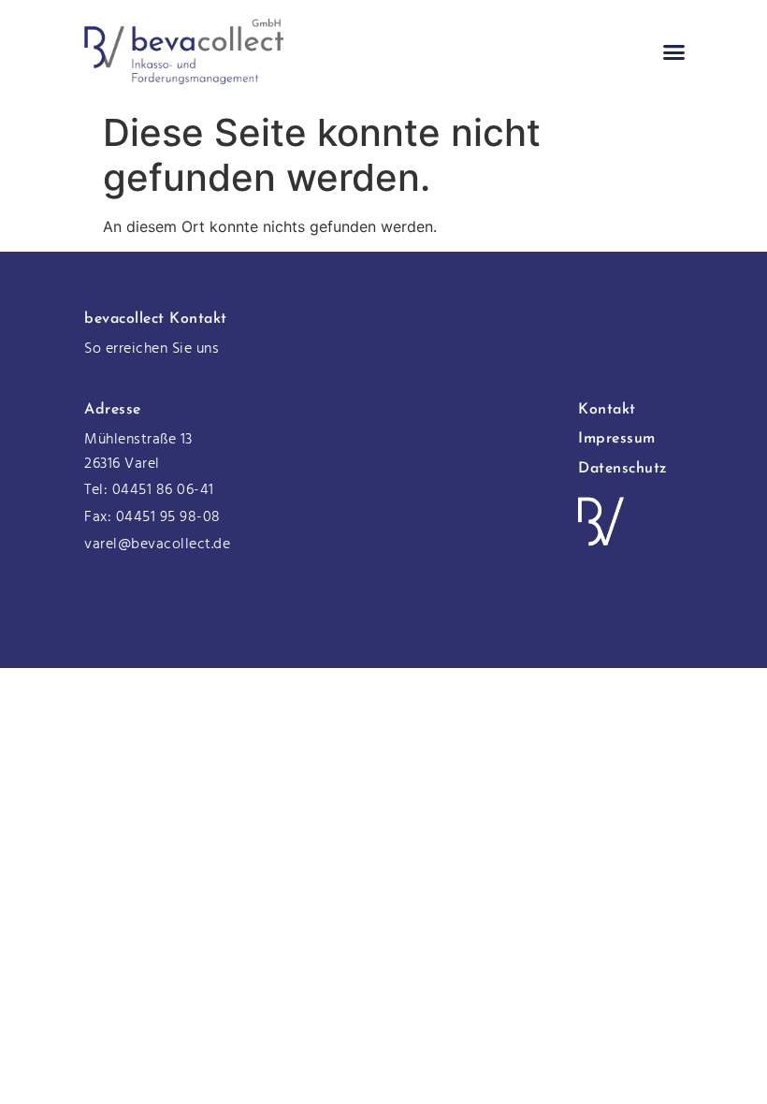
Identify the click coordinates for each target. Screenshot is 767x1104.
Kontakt (607, 409)
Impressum (617, 438)
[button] (674, 51)
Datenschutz (623, 468)
